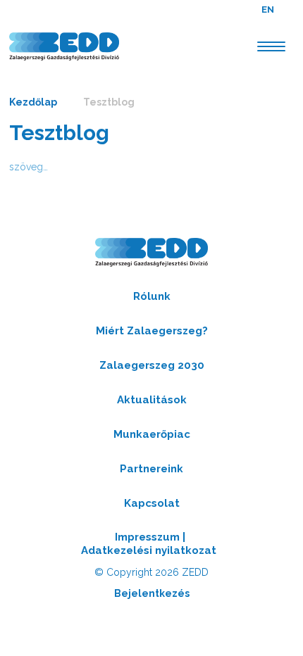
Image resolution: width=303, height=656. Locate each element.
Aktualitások (152, 399)
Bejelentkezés (152, 593)
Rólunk (152, 296)
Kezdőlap (33, 102)
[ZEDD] (64, 46)
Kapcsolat (152, 503)
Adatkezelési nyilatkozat (148, 550)
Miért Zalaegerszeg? (152, 330)
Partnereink (151, 468)
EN (267, 9)
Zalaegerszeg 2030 (151, 365)
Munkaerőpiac (151, 434)
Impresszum (147, 537)
